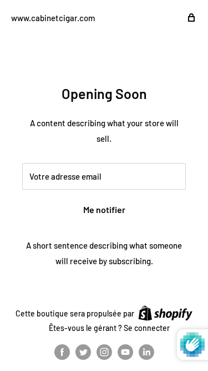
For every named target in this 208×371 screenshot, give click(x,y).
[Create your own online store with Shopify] (165, 313)
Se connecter (147, 328)
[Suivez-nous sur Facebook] (62, 352)
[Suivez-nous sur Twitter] (83, 352)
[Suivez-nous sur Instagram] (104, 352)
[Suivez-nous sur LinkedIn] (146, 352)
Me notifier (104, 209)
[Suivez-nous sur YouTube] (125, 352)
